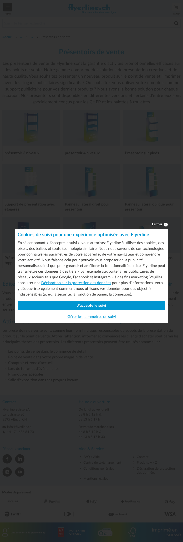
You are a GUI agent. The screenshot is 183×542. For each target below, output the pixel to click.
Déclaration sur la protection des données (76, 283)
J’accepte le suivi (91, 305)
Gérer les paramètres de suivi (91, 317)
